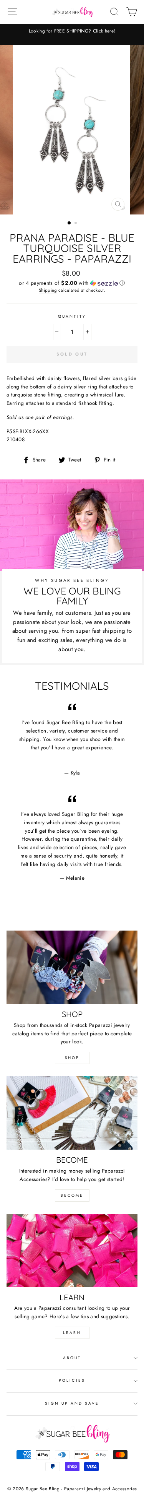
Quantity (72, 316)
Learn (72, 1332)
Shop (72, 1058)
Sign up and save (72, 1403)
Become (72, 1195)
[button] (72, 283)
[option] (72, 129)
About (72, 1358)
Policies (72, 1380)
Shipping (48, 290)
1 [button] (69, 223)
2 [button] (76, 224)
